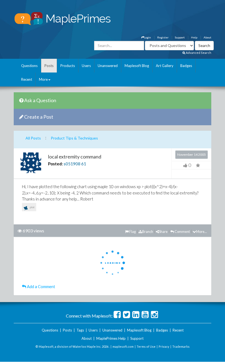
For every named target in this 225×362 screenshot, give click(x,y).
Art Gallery (164, 65)
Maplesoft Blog (137, 65)
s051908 (72, 163)
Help (194, 37)
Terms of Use (146, 346)
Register (162, 37)
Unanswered (108, 65)
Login (147, 37)
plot (32, 207)
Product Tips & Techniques (74, 138)
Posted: (55, 163)
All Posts (33, 138)
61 (83, 163)
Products (67, 65)
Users (86, 65)
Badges (186, 65)
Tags (80, 330)
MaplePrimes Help (111, 338)
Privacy (164, 346)
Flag (132, 231)
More (43, 79)
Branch (147, 231)
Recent (26, 79)
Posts (49, 65)
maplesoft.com (123, 346)
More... (201, 231)
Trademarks (181, 346)
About (207, 37)
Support (180, 37)
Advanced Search (198, 52)
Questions (29, 65)
